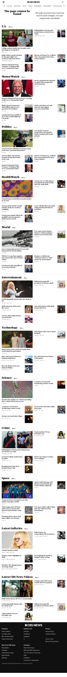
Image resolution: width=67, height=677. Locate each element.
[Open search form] (63, 2)
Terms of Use (49, 639)
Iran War (9, 6)
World (24, 6)
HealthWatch (38, 6)
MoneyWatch (47, 6)
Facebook (27, 634)
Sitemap (4, 658)
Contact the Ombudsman (31, 660)
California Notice (50, 634)
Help (25, 655)
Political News (6, 631)
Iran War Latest (6, 634)
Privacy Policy (49, 631)
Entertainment (57, 6)
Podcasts (4, 650)
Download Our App (7, 653)
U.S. (4, 6)
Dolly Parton (17, 6)
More (10, 27)
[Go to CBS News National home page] (33, 2)
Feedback (27, 658)
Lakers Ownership (7, 639)
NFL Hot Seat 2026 (7, 636)
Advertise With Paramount (32, 650)
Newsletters (5, 647)
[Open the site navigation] (13, 2)
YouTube (26, 631)
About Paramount (29, 647)
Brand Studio (6, 655)
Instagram (27, 636)
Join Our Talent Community (32, 653)
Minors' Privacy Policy (52, 641)
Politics (30, 6)
